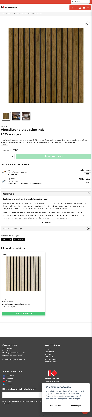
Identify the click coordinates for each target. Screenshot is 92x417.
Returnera (49, 357)
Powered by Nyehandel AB (46, 415)
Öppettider (49, 352)
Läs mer (5, 145)
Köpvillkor (49, 354)
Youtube (9, 381)
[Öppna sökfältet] (72, 7)
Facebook (10, 375)
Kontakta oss (50, 362)
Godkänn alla (55, 405)
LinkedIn (9, 384)
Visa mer (46, 223)
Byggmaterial (18, 14)
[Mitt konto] (80, 7)
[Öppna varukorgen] (84, 7)
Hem (2, 14)
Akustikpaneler (19, 239)
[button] (88, 24)
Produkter (9, 14)
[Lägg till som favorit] (76, 7)
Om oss (48, 349)
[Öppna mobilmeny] (88, 7)
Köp (87, 174)
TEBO (4, 126)
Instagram (9, 378)
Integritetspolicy (51, 359)
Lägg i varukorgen (23, 314)
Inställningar (76, 405)
